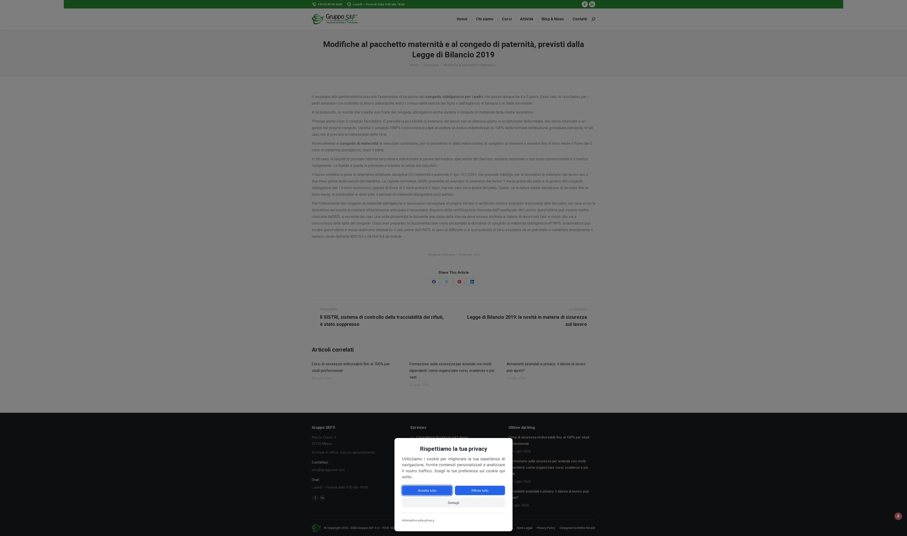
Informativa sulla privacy (418, 520)
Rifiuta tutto (479, 490)
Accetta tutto (427, 490)
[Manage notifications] (898, 516)
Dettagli (453, 503)
